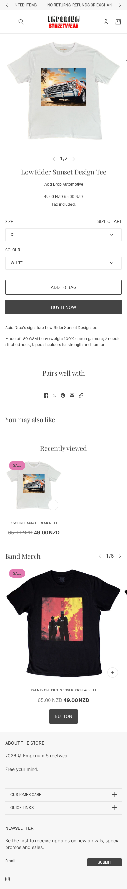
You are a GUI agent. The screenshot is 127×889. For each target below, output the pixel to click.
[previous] (7, 5)
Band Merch (23, 555)
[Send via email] (72, 395)
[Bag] (118, 21)
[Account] (105, 21)
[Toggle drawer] (8, 22)
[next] (119, 5)
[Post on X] (54, 395)
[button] (81, 395)
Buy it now (63, 307)
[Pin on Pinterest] (62, 395)
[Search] (21, 21)
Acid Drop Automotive (63, 184)
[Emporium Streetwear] (63, 21)
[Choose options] (53, 505)
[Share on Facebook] (45, 395)
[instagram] (7, 878)
